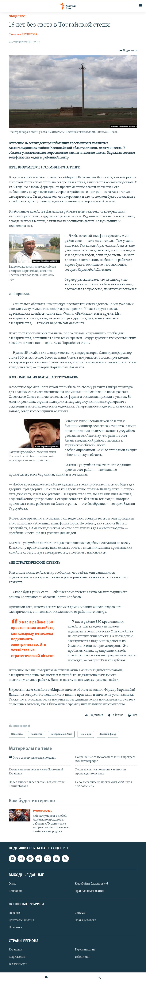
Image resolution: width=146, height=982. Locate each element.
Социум (80, 913)
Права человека (85, 920)
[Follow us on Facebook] (30, 858)
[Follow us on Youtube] (12, 858)
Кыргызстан (17, 956)
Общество (17, 16)
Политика (15, 927)
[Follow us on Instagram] (21, 858)
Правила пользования (89, 891)
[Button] (128, 50)
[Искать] (99, 977)
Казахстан (16, 949)
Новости (14, 913)
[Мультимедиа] (46, 977)
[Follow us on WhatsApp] (47, 858)
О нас (12, 883)
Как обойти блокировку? (91, 883)
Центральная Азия (21, 920)
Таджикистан (18, 964)
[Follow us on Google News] (56, 858)
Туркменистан (42, 811)
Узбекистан (82, 956)
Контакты (15, 891)
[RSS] (65, 858)
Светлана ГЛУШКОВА (23, 34)
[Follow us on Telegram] (38, 858)
